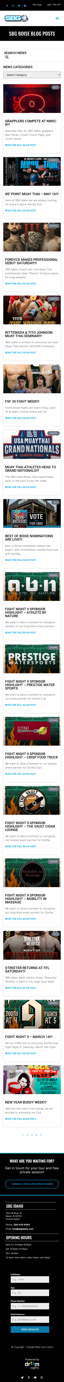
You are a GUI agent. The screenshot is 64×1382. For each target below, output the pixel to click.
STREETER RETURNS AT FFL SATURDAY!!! (27, 969)
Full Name (16, 1274)
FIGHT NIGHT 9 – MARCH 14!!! (29, 1037)
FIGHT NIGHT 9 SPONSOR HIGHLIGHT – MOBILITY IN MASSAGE (25, 898)
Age (13, 1287)
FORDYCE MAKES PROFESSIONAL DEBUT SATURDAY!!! (31, 261)
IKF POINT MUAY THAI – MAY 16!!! (32, 194)
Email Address (18, 1314)
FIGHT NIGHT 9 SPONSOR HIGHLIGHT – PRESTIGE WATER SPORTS (30, 685)
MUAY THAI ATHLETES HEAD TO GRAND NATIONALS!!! (30, 469)
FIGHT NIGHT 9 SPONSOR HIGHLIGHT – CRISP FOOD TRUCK (31, 755)
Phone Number (18, 1301)
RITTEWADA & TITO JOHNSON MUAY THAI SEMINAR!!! (29, 334)
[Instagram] (13, 6)
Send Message (30, 1329)
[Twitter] (19, 6)
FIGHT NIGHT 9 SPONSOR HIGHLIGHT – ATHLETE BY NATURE (25, 612)
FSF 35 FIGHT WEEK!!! (22, 401)
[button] (57, 18)
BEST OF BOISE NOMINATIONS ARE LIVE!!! (29, 537)
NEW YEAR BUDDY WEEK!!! (26, 1102)
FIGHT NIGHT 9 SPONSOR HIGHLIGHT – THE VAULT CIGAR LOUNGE (30, 826)
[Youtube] (25, 6)
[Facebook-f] (7, 6)
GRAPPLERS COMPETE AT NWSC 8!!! (30, 123)
